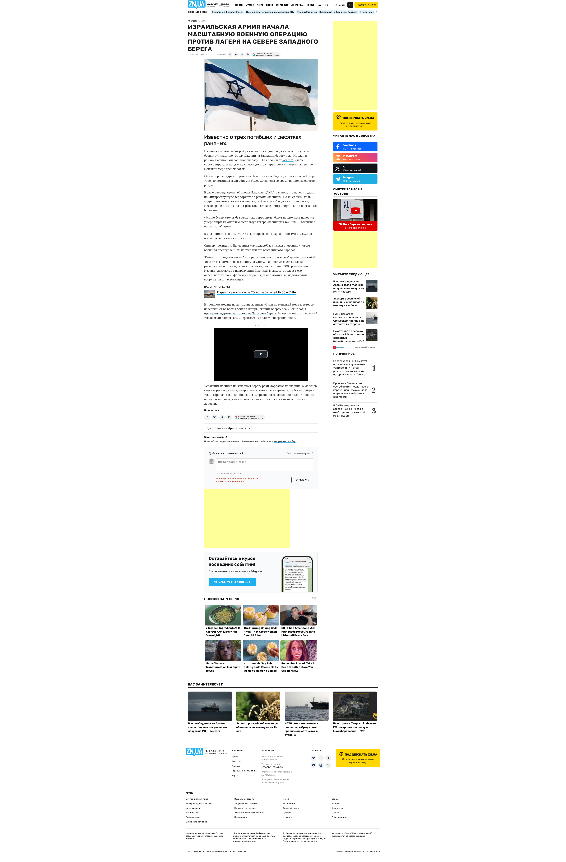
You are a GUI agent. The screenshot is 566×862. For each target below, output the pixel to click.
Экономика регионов (196, 822)
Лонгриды (297, 4)
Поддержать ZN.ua (366, 5)
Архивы (235, 756)
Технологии (289, 803)
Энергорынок (192, 812)
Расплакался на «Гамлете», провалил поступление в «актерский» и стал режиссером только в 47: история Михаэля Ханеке (350, 367)
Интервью (282, 4)
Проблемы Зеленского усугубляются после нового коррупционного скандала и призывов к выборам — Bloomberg (350, 390)
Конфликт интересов (245, 808)
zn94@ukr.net (267, 775)
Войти (342, 5)
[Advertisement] (247, 518)
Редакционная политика (244, 771)
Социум (335, 799)
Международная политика (199, 803)
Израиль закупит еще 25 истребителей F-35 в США (256, 292)
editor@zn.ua (278, 782)
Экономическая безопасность (249, 812)
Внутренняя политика (197, 799)
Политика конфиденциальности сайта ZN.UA (358, 851)
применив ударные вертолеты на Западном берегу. (240, 313)
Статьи (250, 4)
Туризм (335, 812)
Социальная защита (244, 799)
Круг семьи (337, 808)
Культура (287, 817)
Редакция (237, 761)
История (336, 803)
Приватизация (193, 817)
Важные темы (197, 12)
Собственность (339, 817)
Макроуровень (193, 808)
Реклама (236, 766)
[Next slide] (376, 11)
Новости (238, 4)
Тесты (310, 4)
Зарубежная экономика (246, 803)
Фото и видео (265, 4)
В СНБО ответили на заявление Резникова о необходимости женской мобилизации (349, 410)
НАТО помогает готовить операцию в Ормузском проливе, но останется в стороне (349, 319)
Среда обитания (291, 808)
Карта (235, 775)
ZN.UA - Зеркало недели (355, 224)
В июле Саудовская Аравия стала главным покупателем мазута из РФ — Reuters (348, 286)
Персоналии (240, 817)
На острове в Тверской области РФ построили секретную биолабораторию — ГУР (348, 336)
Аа (350, 5)
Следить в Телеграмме (234, 581)
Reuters (287, 160)
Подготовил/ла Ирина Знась (225, 428)
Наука (286, 799)
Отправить (302, 480)
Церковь (287, 812)
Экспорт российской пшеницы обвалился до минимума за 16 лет (348, 302)
